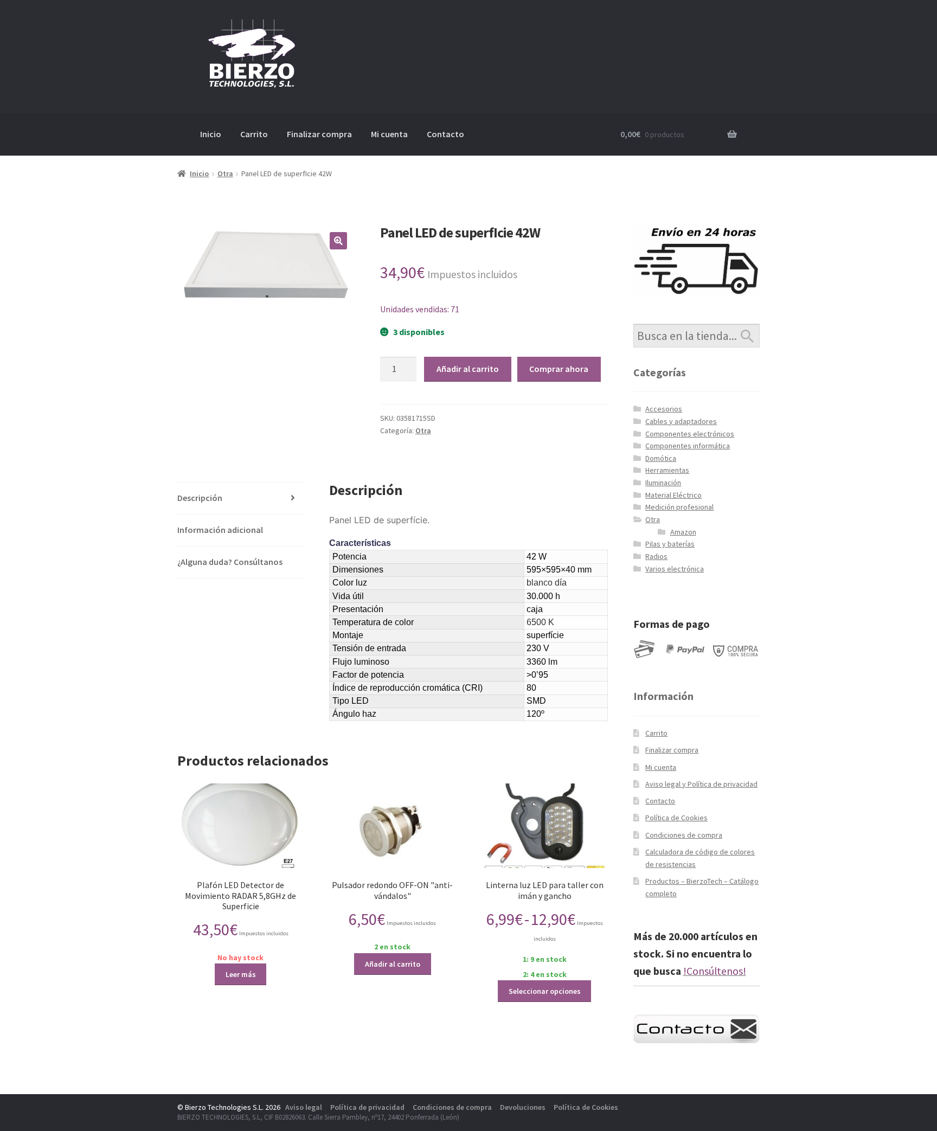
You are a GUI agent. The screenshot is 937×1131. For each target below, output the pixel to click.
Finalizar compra (319, 133)
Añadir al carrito (468, 368)
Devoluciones (522, 1107)
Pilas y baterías (670, 544)
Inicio (210, 133)
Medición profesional (679, 507)
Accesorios (663, 409)
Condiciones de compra (683, 835)
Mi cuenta (389, 133)
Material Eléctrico (673, 495)
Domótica (660, 458)
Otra (225, 173)
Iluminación (663, 482)
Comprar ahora (558, 368)
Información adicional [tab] (220, 529)
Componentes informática (687, 446)
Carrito (254, 133)
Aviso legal (303, 1107)
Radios (656, 556)
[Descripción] (419, 622)
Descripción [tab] (199, 497)
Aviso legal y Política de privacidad (701, 784)
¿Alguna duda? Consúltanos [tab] (230, 561)
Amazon (683, 532)
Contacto (445, 133)
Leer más (241, 974)
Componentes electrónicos (689, 434)
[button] (338, 240)
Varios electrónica (674, 569)
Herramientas (667, 470)
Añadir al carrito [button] (392, 964)
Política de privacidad (367, 1107)
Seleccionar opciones (545, 991)
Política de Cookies (676, 817)
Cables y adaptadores (681, 421)
